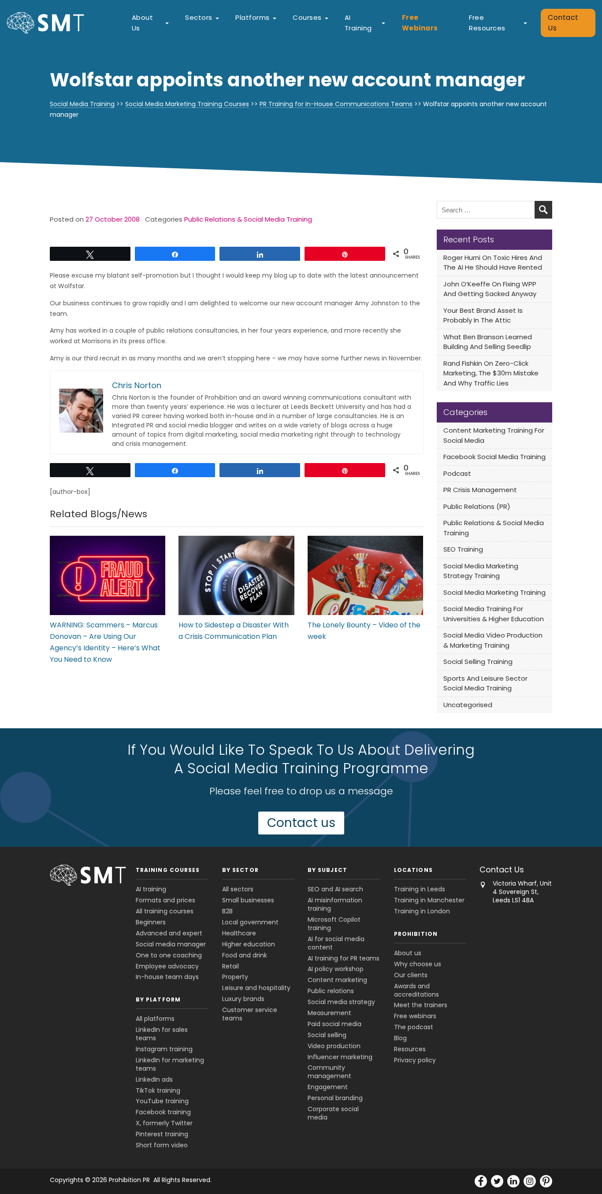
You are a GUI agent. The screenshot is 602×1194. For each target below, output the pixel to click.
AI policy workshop (336, 968)
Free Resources (487, 23)
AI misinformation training (335, 904)
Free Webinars (420, 23)
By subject (327, 870)
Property (235, 976)
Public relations (331, 990)
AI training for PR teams (343, 958)
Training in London (422, 911)
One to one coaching (169, 955)
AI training (151, 889)
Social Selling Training (478, 661)
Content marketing (337, 979)
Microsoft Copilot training (334, 923)
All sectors (237, 889)
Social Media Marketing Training (494, 592)
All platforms (155, 1018)
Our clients (410, 975)
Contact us (301, 822)
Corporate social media (333, 1113)
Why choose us (417, 964)
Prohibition (416, 934)
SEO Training (463, 549)
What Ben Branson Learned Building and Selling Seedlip (487, 342)
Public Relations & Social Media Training (248, 219)
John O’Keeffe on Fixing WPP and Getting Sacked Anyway (489, 289)
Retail (230, 966)
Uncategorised (467, 704)
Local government (250, 922)
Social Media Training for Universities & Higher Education (493, 613)
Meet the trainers (420, 1005)
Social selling (327, 1035)
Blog (400, 1038)
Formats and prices (165, 900)
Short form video (162, 1145)
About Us (142, 23)
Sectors (198, 17)
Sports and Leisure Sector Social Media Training (485, 683)
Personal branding (335, 1098)
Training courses (168, 870)
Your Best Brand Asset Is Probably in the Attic (483, 315)
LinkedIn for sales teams (162, 1033)
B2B (227, 911)
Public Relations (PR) (476, 506)
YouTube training (162, 1101)
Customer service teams (249, 1014)
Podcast (457, 473)
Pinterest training (162, 1134)
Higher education (248, 944)
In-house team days (167, 976)
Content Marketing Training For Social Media (493, 435)
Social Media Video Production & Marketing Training (493, 640)
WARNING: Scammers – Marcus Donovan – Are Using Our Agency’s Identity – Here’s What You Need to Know (105, 642)
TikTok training (158, 1090)
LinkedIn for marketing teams (170, 1064)
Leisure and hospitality (256, 987)
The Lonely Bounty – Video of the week (364, 630)
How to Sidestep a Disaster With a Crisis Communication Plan (233, 630)
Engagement (328, 1087)
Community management (329, 1071)
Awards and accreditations (416, 990)
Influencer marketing (340, 1057)
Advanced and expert (169, 933)
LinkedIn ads (154, 1079)
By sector (240, 870)
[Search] (543, 210)
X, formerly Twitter (164, 1123)
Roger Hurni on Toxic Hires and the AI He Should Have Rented (492, 262)
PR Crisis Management (480, 489)
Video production (334, 1046)
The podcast (413, 1027)
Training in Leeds (419, 889)
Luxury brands (243, 998)
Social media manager (171, 944)
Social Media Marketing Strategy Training (480, 571)
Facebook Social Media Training (494, 456)
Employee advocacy (167, 966)
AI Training (358, 23)
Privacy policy (415, 1060)
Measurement (329, 1013)
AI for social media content (336, 943)
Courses (307, 17)
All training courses (164, 911)
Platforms (252, 17)
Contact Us (563, 22)
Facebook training (163, 1112)
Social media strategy (341, 1001)
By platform (158, 999)
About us (407, 953)
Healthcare (239, 933)
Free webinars (415, 1016)
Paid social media (334, 1024)
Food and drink (244, 955)
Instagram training (164, 1049)
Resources (410, 1049)
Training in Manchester (429, 900)
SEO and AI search (335, 889)
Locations (413, 870)
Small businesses (248, 900)
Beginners (151, 922)
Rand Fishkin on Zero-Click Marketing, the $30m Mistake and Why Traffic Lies (491, 373)
